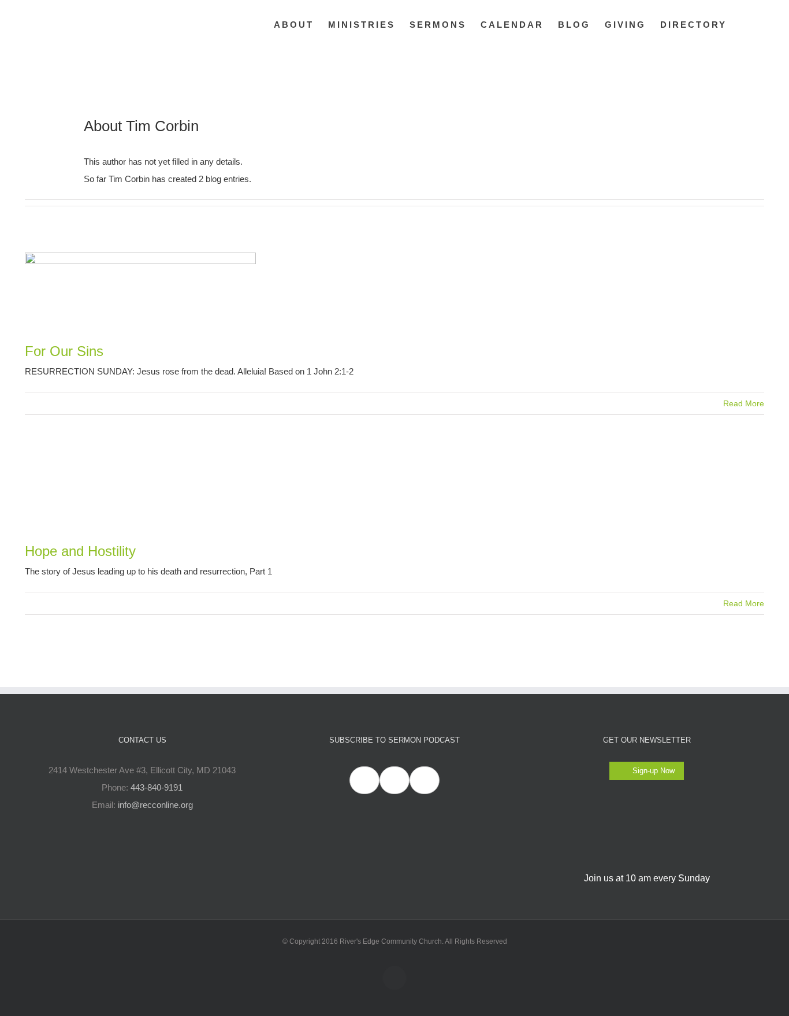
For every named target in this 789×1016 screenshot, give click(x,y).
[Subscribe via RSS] (425, 780)
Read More (743, 403)
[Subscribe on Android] (394, 780)
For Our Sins (64, 351)
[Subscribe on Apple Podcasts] (364, 780)
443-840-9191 (157, 787)
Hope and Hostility (80, 551)
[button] (745, 24)
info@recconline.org (155, 805)
